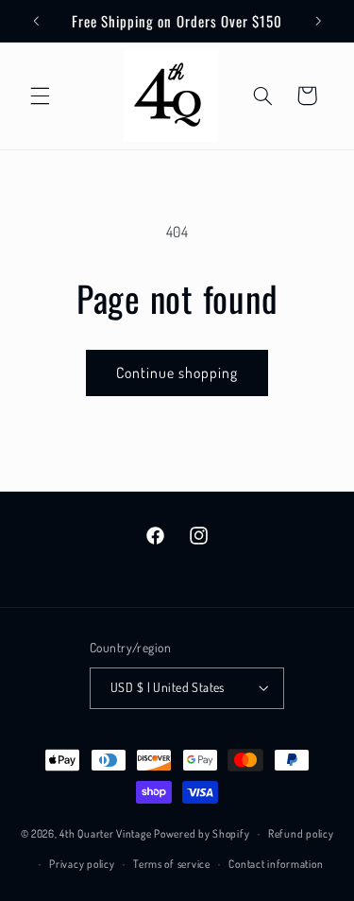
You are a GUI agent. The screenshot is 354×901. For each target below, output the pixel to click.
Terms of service (172, 864)
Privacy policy (81, 864)
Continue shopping (177, 372)
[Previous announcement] (36, 21)
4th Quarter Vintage (105, 833)
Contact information (275, 864)
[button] (39, 95)
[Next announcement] (318, 21)
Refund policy (301, 833)
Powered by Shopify (201, 833)
